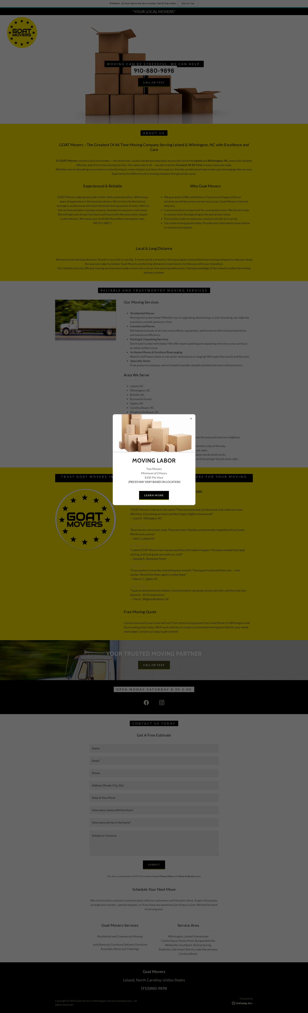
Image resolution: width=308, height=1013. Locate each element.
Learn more (154, 495)
